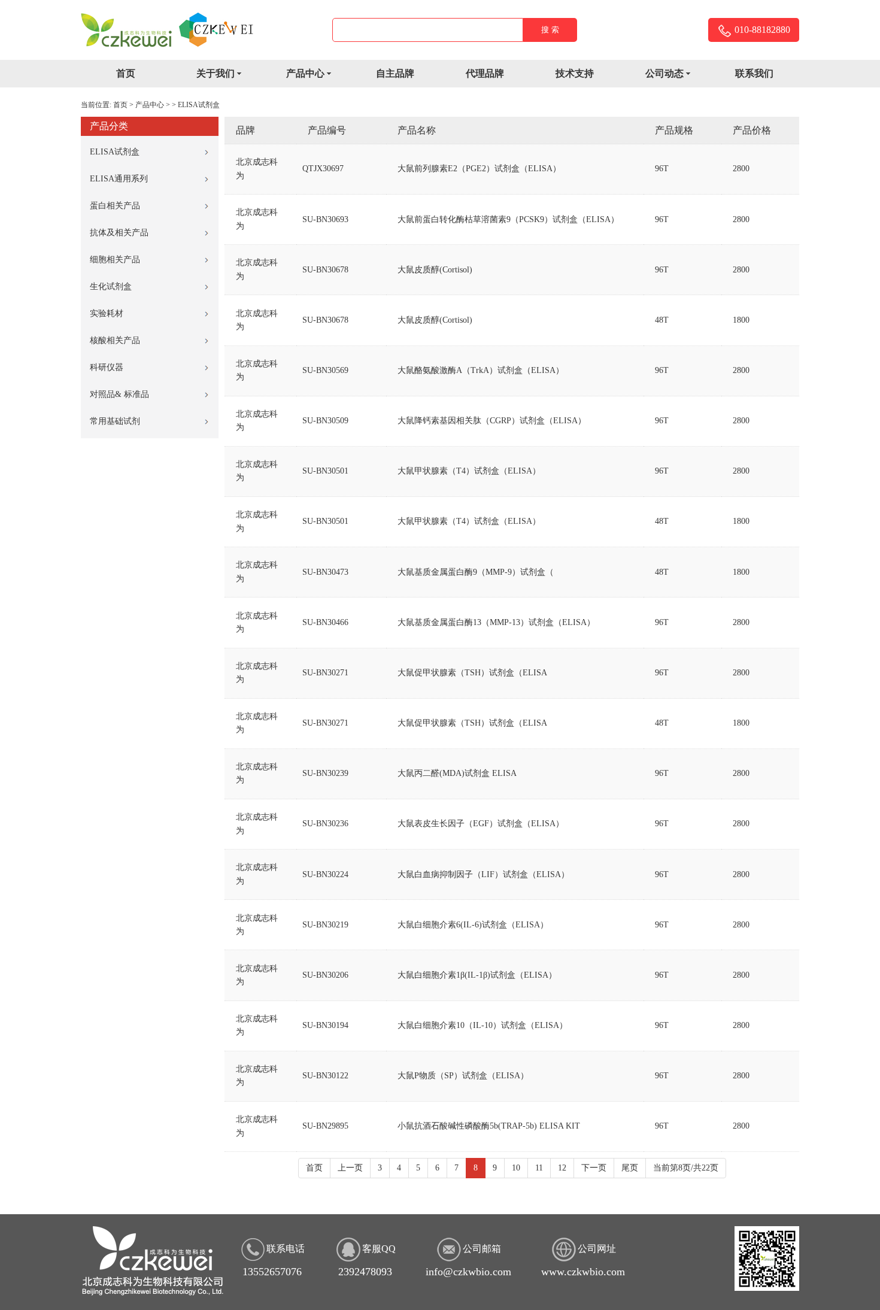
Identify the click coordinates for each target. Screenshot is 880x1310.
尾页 (629, 1167)
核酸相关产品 (115, 340)
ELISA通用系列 (119, 178)
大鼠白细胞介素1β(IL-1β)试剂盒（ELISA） (477, 975)
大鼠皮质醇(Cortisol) (434, 269)
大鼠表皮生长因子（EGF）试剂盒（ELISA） (480, 823)
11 (539, 1167)
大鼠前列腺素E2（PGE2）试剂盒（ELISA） (479, 168)
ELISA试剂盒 (199, 105)
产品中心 (305, 73)
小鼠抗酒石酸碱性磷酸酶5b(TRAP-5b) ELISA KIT (488, 1125)
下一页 (593, 1167)
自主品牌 (395, 73)
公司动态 (664, 73)
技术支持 (575, 73)
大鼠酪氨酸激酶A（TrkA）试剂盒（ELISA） (480, 370)
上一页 (350, 1167)
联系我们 (754, 73)
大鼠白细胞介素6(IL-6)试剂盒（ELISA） (472, 924)
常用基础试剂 (115, 421)
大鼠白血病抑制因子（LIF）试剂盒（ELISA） (483, 874)
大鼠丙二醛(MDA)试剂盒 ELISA (457, 773)
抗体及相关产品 (119, 232)
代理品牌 (485, 73)
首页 (125, 73)
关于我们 (215, 73)
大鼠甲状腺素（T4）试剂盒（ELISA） (469, 470)
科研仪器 (106, 367)
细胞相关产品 (115, 259)
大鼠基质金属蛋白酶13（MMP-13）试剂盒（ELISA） (496, 622)
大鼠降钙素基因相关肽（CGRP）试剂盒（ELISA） (491, 420)
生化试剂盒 (111, 286)
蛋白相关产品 (115, 205)
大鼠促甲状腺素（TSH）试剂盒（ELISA (472, 672)
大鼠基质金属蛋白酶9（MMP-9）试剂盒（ (475, 572)
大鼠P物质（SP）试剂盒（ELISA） (463, 1075)
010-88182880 (761, 30)
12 (562, 1167)
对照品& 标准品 (119, 394)
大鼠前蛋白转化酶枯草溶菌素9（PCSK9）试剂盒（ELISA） (508, 219)
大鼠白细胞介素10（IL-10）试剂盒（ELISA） (482, 1025)
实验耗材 (106, 313)
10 (516, 1167)
